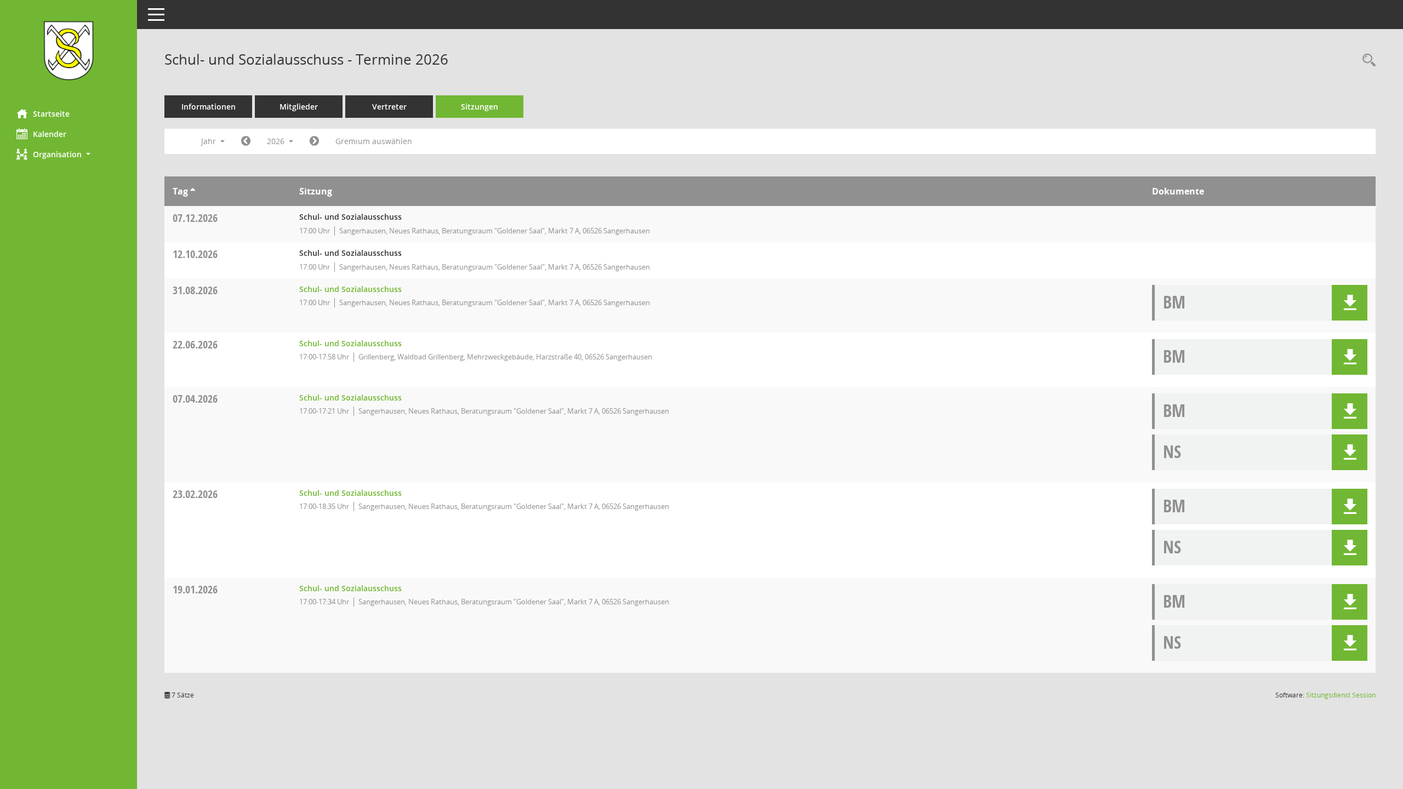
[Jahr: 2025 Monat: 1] (246, 141)
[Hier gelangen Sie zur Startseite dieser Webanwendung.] (68, 50)
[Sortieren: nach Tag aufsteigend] (192, 191)
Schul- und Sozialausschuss (350, 289)
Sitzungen (479, 106)
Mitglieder (299, 106)
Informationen (208, 106)
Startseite (51, 113)
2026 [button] (277, 141)
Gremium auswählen (373, 141)
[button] (68, 154)
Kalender (49, 134)
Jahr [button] (209, 141)
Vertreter (389, 106)
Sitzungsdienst (1341, 695)
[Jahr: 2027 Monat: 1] (314, 141)
